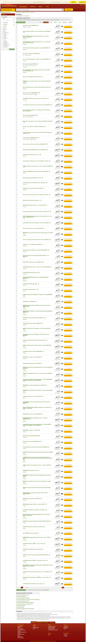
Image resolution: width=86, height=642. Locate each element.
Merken (73, 2)
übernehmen (12, 49)
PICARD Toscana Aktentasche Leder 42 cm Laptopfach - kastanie (37, 481)
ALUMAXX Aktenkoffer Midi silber (30, 283)
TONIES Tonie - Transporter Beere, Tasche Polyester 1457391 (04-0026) (37, 82)
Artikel (34, 626)
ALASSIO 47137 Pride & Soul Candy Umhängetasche (34, 340)
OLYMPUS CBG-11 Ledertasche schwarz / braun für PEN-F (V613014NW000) (35, 493)
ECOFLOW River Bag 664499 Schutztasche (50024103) (34, 149)
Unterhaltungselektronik (22, 632)
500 (65, 587)
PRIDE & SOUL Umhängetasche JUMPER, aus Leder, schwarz (36, 577)
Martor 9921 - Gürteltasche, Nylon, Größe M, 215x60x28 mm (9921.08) (37, 121)
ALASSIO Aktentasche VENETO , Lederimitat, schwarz (34, 560)
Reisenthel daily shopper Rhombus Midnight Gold (25, 602)
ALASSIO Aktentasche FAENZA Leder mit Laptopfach (34, 182)
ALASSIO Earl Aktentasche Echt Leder (31, 154)
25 (60, 587)
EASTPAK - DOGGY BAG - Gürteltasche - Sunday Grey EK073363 (36, 328)
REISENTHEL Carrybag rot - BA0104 (30, 430)
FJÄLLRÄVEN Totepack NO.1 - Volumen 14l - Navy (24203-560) (36, 266)
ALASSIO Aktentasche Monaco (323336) (31, 363)
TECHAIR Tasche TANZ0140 (29, 301)
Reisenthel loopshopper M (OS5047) (30, 53)
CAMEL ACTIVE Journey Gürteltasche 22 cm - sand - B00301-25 (36, 571)
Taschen (4, 14)
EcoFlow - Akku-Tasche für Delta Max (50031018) (33, 126)
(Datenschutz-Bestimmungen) (39, 2)
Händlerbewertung (51, 627)
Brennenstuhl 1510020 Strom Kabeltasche (32, 76)
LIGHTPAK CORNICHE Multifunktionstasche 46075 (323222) (35, 171)
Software (19, 633)
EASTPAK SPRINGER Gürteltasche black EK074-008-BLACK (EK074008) (35, 278)
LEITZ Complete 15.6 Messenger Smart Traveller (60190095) (35, 47)
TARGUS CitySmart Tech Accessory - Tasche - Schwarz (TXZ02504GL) (38, 166)
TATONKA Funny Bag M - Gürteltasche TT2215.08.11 (34, 509)
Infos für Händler (51, 628)
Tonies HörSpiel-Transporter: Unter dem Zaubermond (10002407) (37, 31)
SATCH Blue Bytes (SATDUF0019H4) (30, 435)
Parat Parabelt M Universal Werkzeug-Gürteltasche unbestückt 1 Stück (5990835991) (36, 70)
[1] (57, 27)
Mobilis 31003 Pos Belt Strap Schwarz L (31, 200)
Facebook (65, 634)
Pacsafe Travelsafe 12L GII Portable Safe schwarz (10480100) (36, 239)
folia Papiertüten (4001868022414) (30, 137)
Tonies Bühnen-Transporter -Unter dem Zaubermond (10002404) (36, 104)
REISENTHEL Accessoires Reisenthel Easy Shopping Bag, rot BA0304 (38, 232)
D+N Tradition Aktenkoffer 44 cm (30, 289)
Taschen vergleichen (45, 589)
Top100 (19, 627)
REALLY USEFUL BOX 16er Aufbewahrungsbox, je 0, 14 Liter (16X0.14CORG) (36, 37)
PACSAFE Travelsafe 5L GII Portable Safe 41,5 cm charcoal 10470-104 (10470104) (37, 368)
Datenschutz (66, 627)
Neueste (55, 22)
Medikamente (20, 636)
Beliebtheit (46, 22)
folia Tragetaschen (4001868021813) (30, 92)
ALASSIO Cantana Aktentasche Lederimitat (32, 549)
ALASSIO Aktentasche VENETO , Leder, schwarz (33, 543)
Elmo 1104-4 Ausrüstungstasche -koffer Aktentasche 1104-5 (35, 194)
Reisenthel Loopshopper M (21, 596)
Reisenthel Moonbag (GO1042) (29, 115)
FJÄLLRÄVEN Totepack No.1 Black (30, 272)
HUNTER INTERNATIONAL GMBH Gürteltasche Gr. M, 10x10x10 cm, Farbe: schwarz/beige (37, 408)
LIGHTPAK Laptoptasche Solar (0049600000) (32, 351)
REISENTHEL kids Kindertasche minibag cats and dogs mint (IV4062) (37, 390)
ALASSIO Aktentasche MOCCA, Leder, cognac (33, 583)
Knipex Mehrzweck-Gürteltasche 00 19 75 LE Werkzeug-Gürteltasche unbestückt (37, 133)
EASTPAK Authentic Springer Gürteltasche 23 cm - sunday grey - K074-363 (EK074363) (37, 42)
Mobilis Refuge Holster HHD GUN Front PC (32, 177)
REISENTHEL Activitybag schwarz (30, 470)
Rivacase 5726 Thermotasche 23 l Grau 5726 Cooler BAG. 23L (36, 211)
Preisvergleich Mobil (21, 629)
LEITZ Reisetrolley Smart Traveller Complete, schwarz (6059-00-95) (37, 345)
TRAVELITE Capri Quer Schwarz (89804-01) (32, 323)
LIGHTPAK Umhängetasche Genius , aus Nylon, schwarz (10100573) (37, 373)
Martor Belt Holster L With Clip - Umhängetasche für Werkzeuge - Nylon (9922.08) (37, 110)
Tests (34, 628)
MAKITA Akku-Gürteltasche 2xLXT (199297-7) (32, 262)
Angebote (70, 22)
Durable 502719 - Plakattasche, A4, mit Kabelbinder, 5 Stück (35, 160)
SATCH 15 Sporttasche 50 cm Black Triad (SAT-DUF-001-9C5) (36, 87)
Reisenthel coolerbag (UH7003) (29, 63)
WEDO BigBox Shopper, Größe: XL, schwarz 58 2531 (34, 205)
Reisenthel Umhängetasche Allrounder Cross (24, 604)
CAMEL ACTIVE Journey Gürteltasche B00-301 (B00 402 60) (35, 554)
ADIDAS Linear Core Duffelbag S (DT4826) (32, 244)
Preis (51, 22)
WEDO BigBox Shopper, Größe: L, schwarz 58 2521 (34, 504)
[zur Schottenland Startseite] (9, 6)
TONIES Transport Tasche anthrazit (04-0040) (32, 188)
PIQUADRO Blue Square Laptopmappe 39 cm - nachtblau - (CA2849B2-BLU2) (35, 418)
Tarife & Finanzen (21, 637)
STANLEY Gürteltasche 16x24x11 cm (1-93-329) (33, 526)
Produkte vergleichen (21, 22)
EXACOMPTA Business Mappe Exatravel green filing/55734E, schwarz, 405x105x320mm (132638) (38, 565)
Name (60, 22)
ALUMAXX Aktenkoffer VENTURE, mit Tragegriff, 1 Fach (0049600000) (37, 294)
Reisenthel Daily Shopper (20, 605)
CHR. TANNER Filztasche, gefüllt (30, 533)
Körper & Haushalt (21, 634)
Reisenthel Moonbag (20, 607)
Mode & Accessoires (6, 12)
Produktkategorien (7, 10)
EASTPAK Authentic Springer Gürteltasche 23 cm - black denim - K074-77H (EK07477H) (36, 515)
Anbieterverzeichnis (52, 626)
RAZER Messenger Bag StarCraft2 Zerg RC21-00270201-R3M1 (36, 521)
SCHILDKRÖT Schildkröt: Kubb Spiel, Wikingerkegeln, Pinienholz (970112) (37, 475)
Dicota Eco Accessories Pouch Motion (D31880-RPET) (34, 144)
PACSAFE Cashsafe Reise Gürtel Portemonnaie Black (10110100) (36, 487)
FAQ (49, 634)
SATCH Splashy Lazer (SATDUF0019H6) (31, 441)
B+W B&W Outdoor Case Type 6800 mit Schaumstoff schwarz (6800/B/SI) (36, 335)
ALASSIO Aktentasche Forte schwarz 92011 (32, 396)
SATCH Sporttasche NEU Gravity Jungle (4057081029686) (35, 250)
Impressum (66, 626)
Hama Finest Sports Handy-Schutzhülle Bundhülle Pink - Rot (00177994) (36, 256)
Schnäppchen (20, 626)
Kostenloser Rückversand (53, 629)
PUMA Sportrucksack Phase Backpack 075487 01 (33, 317)
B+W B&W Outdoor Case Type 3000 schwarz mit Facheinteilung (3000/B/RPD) (36, 402)
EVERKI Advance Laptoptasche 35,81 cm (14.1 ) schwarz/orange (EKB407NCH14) (36, 306)
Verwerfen (82, 2)
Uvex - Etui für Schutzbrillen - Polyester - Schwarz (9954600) (36, 59)
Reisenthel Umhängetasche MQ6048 (22, 598)
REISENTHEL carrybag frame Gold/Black (31, 498)
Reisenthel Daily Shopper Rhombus (22, 601)
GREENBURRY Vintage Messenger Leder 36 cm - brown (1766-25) (37, 537)
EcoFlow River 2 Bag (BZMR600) (30, 25)
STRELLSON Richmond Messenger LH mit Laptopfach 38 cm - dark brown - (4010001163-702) (37, 217)
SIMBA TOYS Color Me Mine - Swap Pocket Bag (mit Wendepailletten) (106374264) (37, 311)
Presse (65, 628)
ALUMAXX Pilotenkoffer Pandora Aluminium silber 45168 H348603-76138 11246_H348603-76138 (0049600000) (37, 425)
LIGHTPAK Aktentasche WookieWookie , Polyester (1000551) (36, 222)
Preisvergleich (18, 12)
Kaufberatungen (36, 627)
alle (67, 587)
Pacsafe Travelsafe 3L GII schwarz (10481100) (32, 228)
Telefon (19, 635)
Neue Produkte (20, 628)
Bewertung (65, 22)
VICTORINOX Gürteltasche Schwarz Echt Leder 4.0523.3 (35, 98)
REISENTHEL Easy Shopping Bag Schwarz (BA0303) (34, 385)
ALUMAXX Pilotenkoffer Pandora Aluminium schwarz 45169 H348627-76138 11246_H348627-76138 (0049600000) (37, 380)
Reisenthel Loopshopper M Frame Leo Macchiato (25, 608)
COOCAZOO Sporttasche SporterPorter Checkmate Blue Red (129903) (38, 452)
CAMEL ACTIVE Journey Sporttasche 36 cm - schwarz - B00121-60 (37, 465)
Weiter (27, 587)
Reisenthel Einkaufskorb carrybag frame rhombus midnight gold (27, 599)
